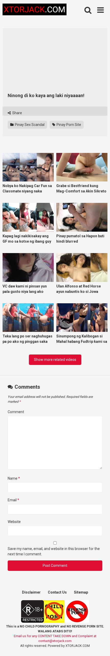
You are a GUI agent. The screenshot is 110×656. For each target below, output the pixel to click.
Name (14, 478)
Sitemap (81, 592)
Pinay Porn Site (68, 125)
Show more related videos (55, 360)
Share (17, 113)
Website (14, 522)
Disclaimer (31, 592)
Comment (16, 412)
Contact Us (57, 592)
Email (13, 500)
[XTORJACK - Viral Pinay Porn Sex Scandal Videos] (35, 10)
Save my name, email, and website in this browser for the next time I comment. (54, 551)
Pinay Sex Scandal (29, 125)
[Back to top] (100, 645)
